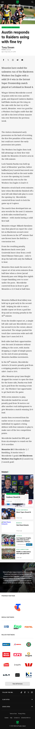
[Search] (32, 2)
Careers (6, 717)
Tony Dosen (8, 47)
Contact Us (17, 717)
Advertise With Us (25, 717)
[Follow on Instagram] (32, 692)
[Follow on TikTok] (21, 692)
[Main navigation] (3, 2)
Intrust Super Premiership (10, 27)
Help (11, 717)
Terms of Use (13, 713)
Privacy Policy (21, 713)
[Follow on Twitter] (28, 692)
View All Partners (18, 684)
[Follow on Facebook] (25, 692)
